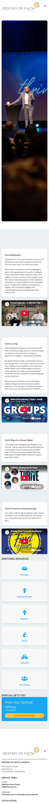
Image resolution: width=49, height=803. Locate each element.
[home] (20, 6)
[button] (45, 6)
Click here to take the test (24, 715)
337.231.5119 (8, 772)
